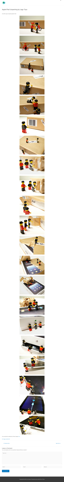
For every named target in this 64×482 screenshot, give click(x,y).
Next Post (58, 443)
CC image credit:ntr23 (6, 439)
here (19, 436)
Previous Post (6, 443)
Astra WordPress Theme (40, 479)
